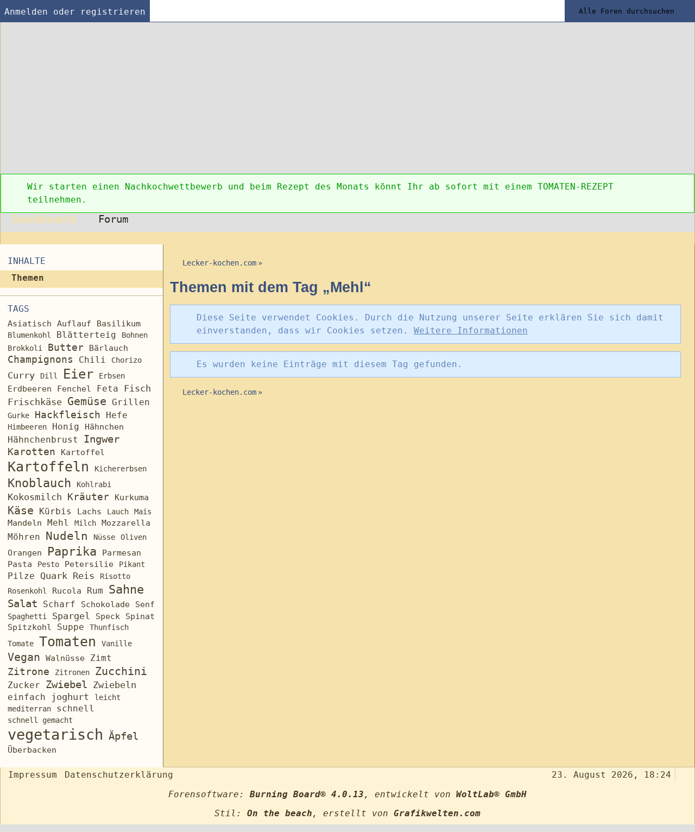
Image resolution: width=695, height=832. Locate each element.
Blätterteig (86, 335)
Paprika (72, 551)
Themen (27, 278)
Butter (66, 347)
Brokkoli (25, 348)
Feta (107, 388)
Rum (95, 590)
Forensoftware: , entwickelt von (347, 794)
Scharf (59, 604)
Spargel (71, 616)
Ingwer (101, 439)
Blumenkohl (29, 335)
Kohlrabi (94, 484)
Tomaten (67, 642)
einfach (27, 697)
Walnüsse (65, 658)
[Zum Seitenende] (683, 238)
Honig (65, 426)
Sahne (126, 589)
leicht (107, 697)
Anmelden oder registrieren (75, 12)
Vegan (24, 657)
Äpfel (123, 736)
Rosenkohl (27, 591)
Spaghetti (27, 616)
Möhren (24, 537)
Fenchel (74, 389)
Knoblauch (39, 483)
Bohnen (135, 335)
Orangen (25, 553)
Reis (83, 575)
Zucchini (121, 671)
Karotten (31, 451)
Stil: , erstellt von (347, 813)
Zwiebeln (114, 685)
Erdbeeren (30, 388)
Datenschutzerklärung (119, 775)
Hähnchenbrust (43, 439)
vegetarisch (55, 734)
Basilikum (119, 323)
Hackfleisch (67, 414)
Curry (21, 375)
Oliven (134, 537)
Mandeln (25, 523)
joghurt (70, 696)
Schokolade (105, 604)
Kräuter (88, 496)
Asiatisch (30, 324)
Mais (142, 511)
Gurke (18, 415)
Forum (113, 219)
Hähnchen (104, 427)
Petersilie (89, 564)
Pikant (132, 564)
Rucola (66, 591)
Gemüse (86, 401)
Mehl (58, 523)
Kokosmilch (35, 497)
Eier (78, 374)
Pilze (21, 576)
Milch (85, 523)
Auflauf (74, 324)
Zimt (101, 658)
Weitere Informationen (471, 330)
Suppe (70, 627)
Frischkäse (35, 401)
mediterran (29, 708)
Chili (92, 360)
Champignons (40, 359)
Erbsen (112, 375)
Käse (21, 510)
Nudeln (67, 536)
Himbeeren (27, 427)
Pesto (48, 564)
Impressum (32, 775)
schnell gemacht (40, 720)
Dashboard (43, 219)
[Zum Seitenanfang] (683, 773)
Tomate (21, 643)
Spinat (140, 616)
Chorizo (126, 360)
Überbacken (32, 750)
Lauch (118, 511)
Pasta (20, 564)
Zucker (24, 685)
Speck (108, 616)
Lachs (89, 511)
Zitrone (28, 671)
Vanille (117, 643)
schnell (75, 708)
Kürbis (55, 511)
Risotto (115, 576)
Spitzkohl (30, 627)
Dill (49, 375)
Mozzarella (126, 523)
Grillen (131, 402)
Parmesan (121, 552)
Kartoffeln (48, 467)
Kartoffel (83, 452)
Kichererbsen (120, 468)
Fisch (137, 388)
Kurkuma (132, 497)
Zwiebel (66, 684)
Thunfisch (109, 627)
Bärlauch (108, 348)
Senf (145, 604)
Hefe (117, 415)
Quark (53, 575)
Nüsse (104, 537)
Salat (22, 603)
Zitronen (72, 672)
